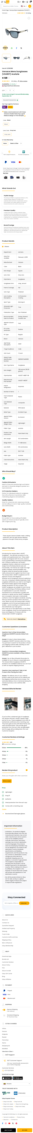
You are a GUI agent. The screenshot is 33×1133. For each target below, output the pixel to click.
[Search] (29, 6)
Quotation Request (8, 925)
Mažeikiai (5, 1048)
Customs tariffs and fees (10, 937)
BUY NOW (24, 1130)
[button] (19, 2)
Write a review (7, 781)
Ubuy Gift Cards (7, 973)
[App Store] (7, 1079)
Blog (3, 976)
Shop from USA (7, 1101)
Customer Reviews (8, 962)
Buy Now (5, 173)
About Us (5, 920)
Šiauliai (4, 1037)
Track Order (6, 934)
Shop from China (20, 1106)
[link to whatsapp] (12, 48)
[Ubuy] (6, 2)
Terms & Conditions (8, 1117)
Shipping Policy (6, 940)
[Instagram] (6, 1123)
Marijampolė (6, 1046)
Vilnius (4, 1028)
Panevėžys (5, 1040)
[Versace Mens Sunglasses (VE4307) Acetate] (16, 33)
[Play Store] (18, 1079)
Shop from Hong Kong (22, 1104)
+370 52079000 (9, 1070)
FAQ (3, 968)
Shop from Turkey (8, 1109)
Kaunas (4, 1031)
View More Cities (7, 1051)
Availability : (6, 84)
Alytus (4, 1043)
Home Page (5, 10)
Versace (4, 13)
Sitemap (4, 931)
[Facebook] (3, 1123)
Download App (6, 956)
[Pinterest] (17, 1123)
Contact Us (5, 923)
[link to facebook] (16, 48)
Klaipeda (5, 1034)
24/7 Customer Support (14, 1060)
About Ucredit (6, 971)
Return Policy (6, 965)
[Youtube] (10, 1123)
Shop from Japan (8, 1104)
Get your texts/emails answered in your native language (17, 1063)
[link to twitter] (21, 48)
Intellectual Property (8, 928)
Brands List (5, 959)
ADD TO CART (8, 1130)
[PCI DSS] (6, 1093)
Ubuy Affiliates (6, 979)
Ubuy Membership (7, 946)
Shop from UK (18, 1101)
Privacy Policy (21, 1117)
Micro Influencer (7, 943)
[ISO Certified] (18, 1093)
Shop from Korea (8, 1106)
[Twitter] (14, 1123)
